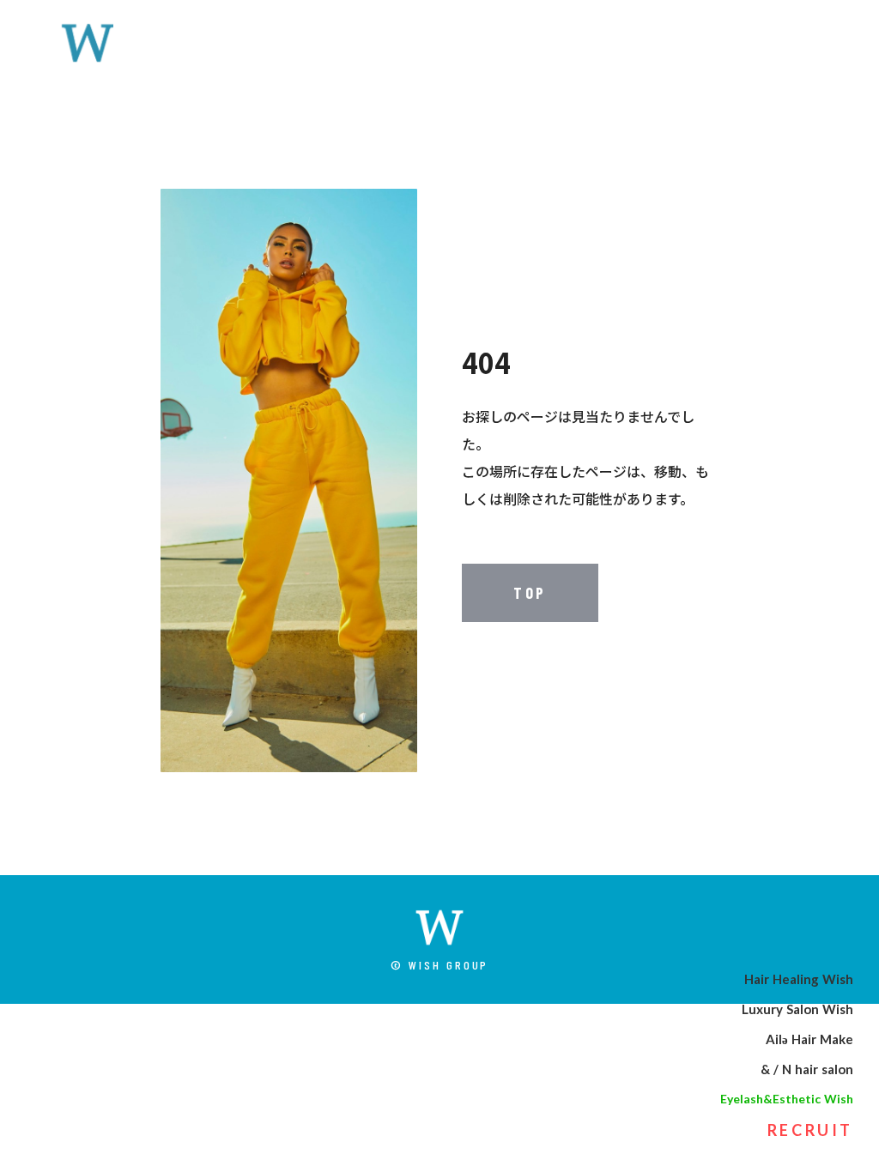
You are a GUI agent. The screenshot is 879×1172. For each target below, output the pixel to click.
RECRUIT (810, 1130)
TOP (530, 592)
